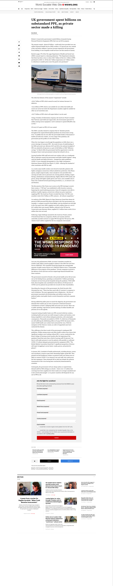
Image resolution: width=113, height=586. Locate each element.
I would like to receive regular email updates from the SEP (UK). (56, 426)
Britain (33, 468)
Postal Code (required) (42, 412)
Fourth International (38, 12)
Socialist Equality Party (50, 12)
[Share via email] (19, 55)
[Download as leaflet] (19, 59)
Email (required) (41, 400)
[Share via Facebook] (19, 42)
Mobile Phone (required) (43, 406)
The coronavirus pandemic (42, 468)
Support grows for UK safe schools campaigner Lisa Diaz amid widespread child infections (68, 451)
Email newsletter (41, 424)
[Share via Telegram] (19, 52)
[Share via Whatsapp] (19, 49)
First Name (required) (42, 388)
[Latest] (22, 9)
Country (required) (41, 418)
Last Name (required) (42, 394)
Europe (51, 468)
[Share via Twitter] (19, 45)
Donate (77, 12)
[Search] (94, 9)
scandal (50, 263)
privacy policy (50, 433)
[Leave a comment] (19, 62)
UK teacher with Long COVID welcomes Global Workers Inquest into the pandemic (38, 451)
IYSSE (59, 12)
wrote (35, 290)
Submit (57, 437)
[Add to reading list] (19, 66)
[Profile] (94, 2)
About (91, 1)
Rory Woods (34, 33)
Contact (87, 1)
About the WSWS (65, 12)
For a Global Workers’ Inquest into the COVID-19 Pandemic (54, 450)
